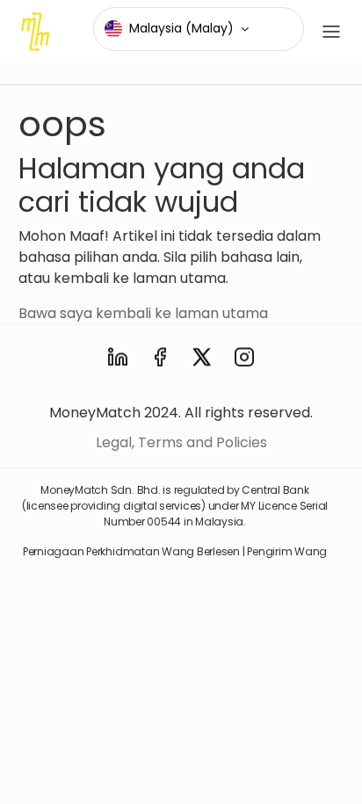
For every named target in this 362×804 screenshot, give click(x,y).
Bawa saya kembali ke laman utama (143, 313)
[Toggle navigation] (331, 31)
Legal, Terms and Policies (181, 442)
